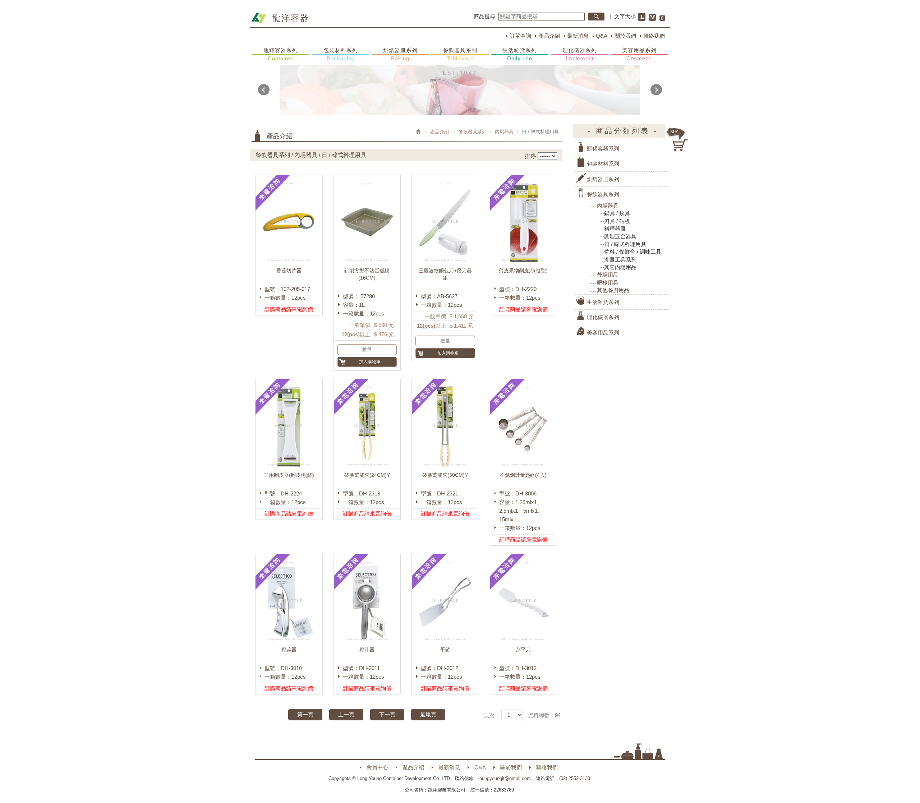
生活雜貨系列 (519, 54)
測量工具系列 (620, 260)
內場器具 (504, 131)
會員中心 (377, 767)
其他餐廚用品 (613, 290)
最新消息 (578, 36)
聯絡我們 (654, 36)
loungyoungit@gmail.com (504, 778)
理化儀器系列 (579, 54)
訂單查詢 (520, 36)
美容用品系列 (639, 54)
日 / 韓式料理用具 (625, 244)
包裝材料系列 (340, 54)
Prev (264, 90)
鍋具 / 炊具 (617, 213)
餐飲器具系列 (460, 54)
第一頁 (305, 714)
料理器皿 (615, 229)
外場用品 (607, 275)
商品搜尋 (484, 16)
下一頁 (387, 714)
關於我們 (625, 36)
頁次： (492, 715)
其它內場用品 (620, 267)
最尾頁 (428, 714)
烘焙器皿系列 (400, 54)
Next (656, 90)
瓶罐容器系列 (280, 54)
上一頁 (346, 714)
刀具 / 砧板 (617, 221)
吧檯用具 (607, 283)
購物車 (677, 139)
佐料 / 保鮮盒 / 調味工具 (632, 252)
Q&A (601, 36)
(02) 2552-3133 (574, 778)
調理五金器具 (620, 236)
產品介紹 (549, 36)
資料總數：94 (544, 715)
